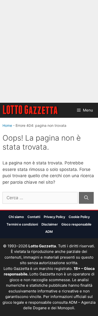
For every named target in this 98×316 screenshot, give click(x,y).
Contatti (33, 217)
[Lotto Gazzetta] (31, 110)
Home (7, 125)
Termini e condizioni (22, 224)
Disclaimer (49, 224)
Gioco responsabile (76, 224)
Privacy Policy (54, 217)
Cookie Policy (79, 217)
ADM (49, 232)
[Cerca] (86, 198)
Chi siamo (16, 217)
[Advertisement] (49, 51)
